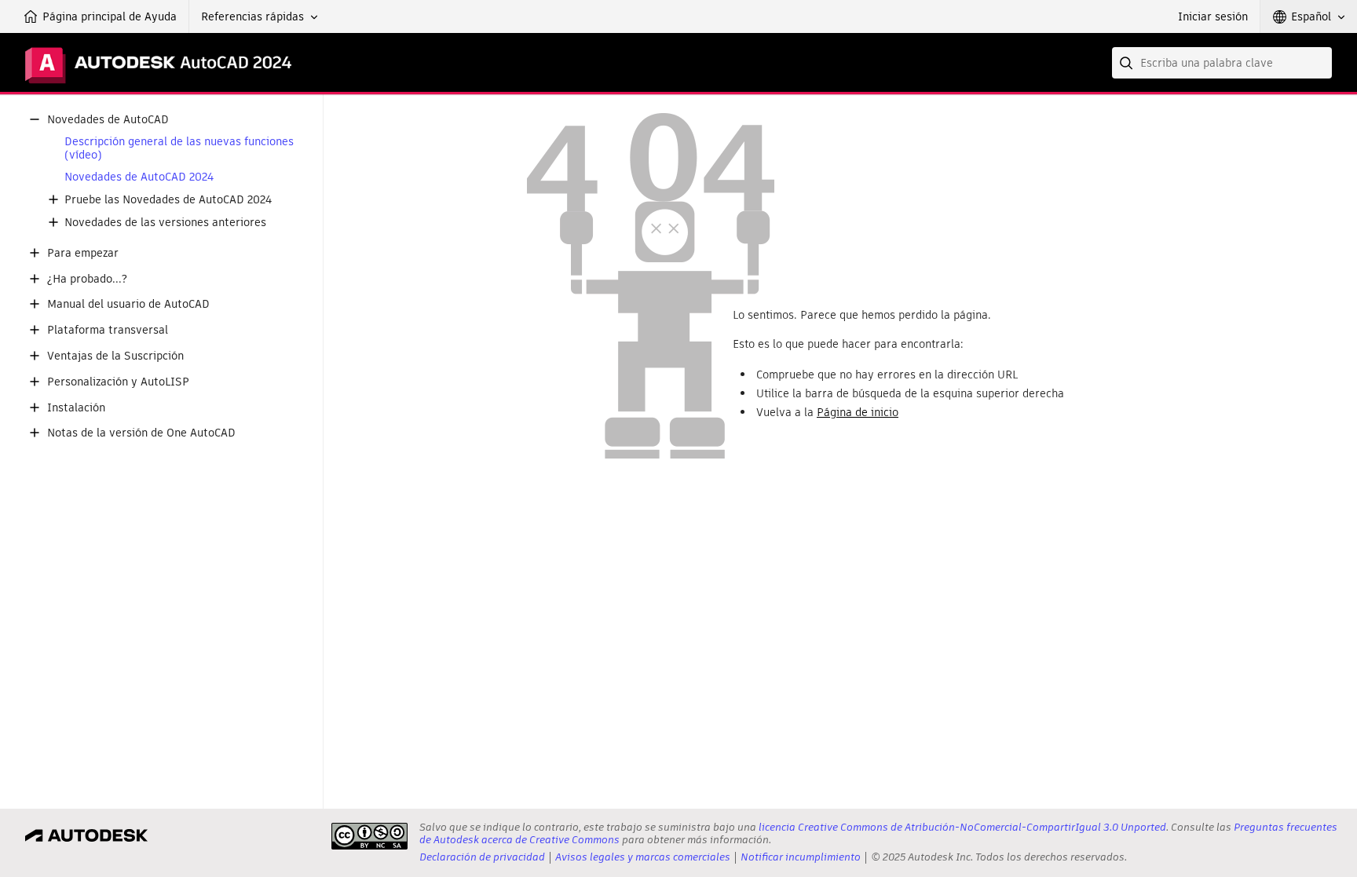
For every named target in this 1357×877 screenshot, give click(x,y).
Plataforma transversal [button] (107, 330)
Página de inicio (857, 412)
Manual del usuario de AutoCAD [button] (128, 304)
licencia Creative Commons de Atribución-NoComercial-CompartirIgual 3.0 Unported (962, 827)
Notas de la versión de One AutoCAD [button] (141, 433)
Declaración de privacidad (482, 857)
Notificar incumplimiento (801, 857)
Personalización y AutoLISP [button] (118, 382)
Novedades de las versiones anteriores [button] (165, 222)
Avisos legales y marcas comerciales (642, 857)
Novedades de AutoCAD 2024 (139, 177)
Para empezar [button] (83, 253)
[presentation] (369, 836)
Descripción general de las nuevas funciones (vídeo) (179, 148)
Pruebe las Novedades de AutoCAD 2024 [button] (168, 199)
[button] (259, 16)
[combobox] (1222, 63)
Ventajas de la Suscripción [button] (115, 356)
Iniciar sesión (1213, 16)
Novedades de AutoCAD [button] (108, 119)
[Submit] (1127, 63)
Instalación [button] (76, 408)
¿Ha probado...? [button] (87, 279)
